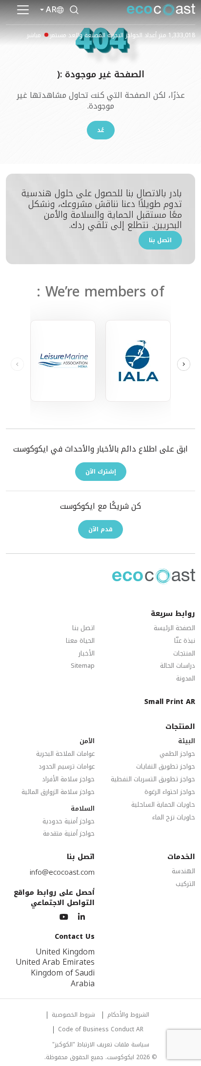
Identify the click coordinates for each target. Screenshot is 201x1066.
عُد (100, 130)
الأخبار (87, 654)
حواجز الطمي (177, 754)
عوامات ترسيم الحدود (67, 767)
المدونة (185, 679)
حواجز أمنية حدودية (68, 821)
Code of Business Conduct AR (100, 1030)
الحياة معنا (80, 641)
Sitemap (83, 666)
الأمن (87, 741)
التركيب (185, 884)
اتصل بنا (160, 240)
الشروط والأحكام (128, 1015)
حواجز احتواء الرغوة (169, 792)
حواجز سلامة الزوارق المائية (58, 792)
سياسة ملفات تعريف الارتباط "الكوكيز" (100, 1045)
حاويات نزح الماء (173, 818)
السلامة (83, 809)
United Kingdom (65, 952)
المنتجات (184, 654)
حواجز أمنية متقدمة (69, 834)
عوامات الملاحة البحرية (65, 754)
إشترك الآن (100, 471)
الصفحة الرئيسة (174, 628)
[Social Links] (81, 917)
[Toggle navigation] (23, 10)
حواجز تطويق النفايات (165, 767)
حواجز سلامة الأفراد (68, 779)
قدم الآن (100, 529)
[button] (183, 364)
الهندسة (183, 871)
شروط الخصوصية (73, 1015)
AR (51, 10)
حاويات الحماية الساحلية (163, 805)
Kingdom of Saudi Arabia (63, 978)
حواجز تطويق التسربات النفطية (153, 779)
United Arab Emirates (55, 962)
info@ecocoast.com (62, 872)
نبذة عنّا (184, 641)
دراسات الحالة (177, 666)
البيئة (186, 741)
